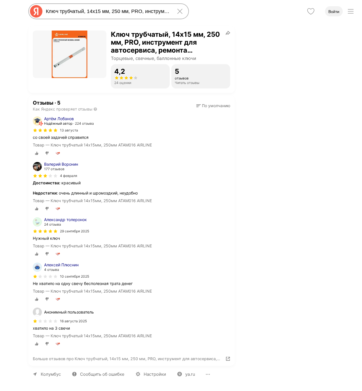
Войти (333, 11)
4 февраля (68, 176)
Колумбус (51, 374)
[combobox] (107, 11)
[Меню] (350, 11)
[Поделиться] (228, 33)
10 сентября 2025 (74, 276)
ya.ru (190, 374)
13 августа (69, 130)
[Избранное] (311, 11)
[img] (45, 130)
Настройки (155, 374)
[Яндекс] (36, 11)
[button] (213, 105)
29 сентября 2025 (74, 231)
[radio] (37, 153)
